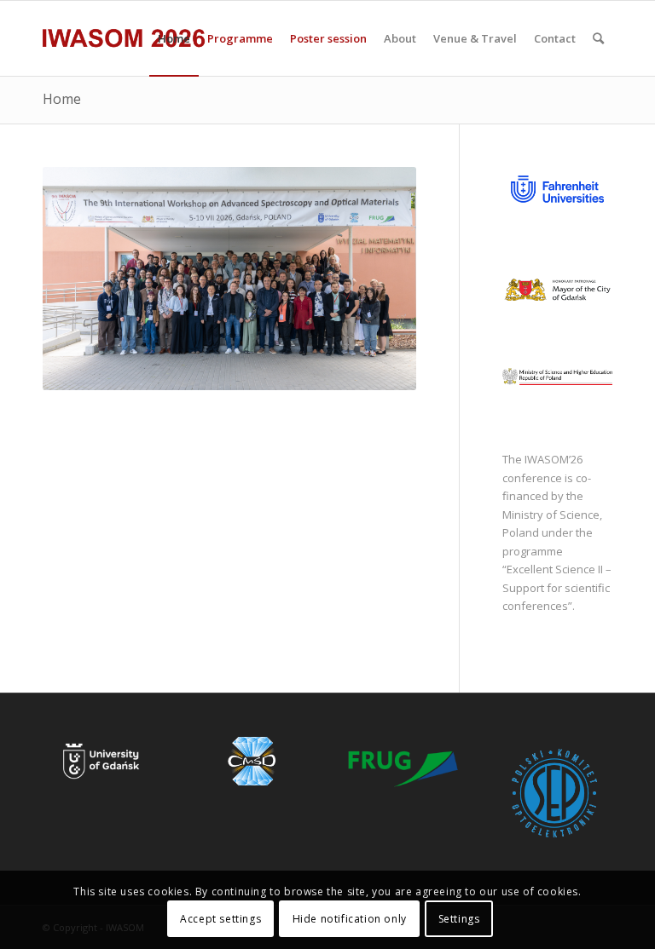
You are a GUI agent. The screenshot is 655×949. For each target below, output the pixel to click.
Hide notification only (350, 919)
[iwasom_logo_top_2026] (124, 38)
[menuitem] (174, 38)
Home (62, 98)
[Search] (598, 38)
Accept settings (220, 919)
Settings (459, 919)
